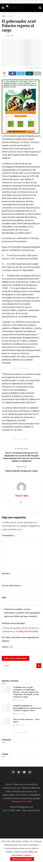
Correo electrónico (12, 585)
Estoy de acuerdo (22, 859)
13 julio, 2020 (9, 35)
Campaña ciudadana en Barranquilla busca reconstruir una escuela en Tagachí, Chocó (27, 707)
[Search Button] (38, 665)
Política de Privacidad (28, 631)
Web (4, 597)
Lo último (11, 16)
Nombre (6, 573)
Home (4, 16)
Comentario (8, 535)
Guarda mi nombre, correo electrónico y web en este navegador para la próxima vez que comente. (22, 613)
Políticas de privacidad (14, 623)
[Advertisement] (21, 829)
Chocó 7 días (21, 495)
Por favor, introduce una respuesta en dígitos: (20, 639)
